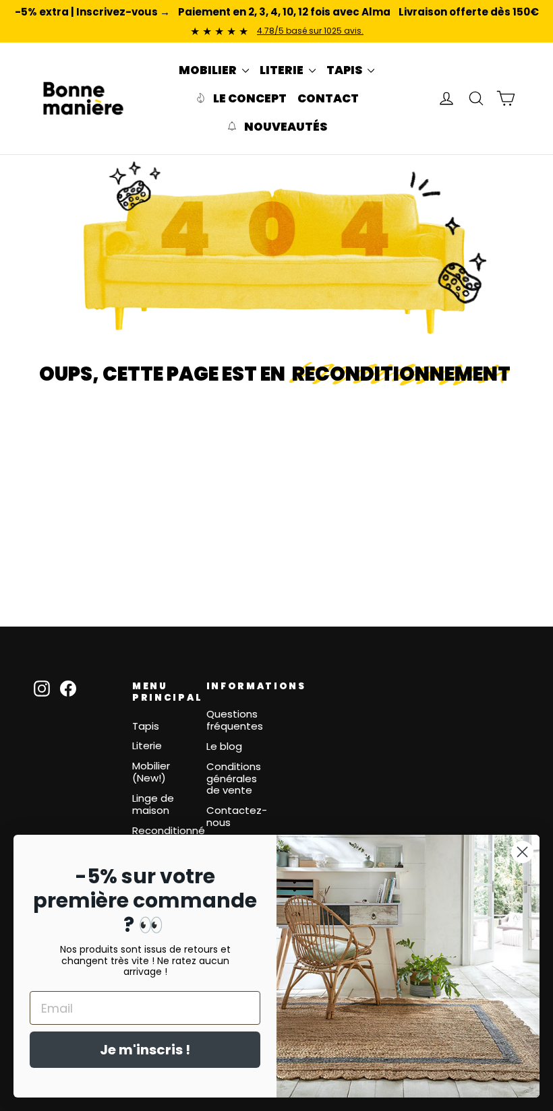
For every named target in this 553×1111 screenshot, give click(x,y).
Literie (147, 745)
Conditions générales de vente (233, 778)
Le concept (249, 98)
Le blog (224, 746)
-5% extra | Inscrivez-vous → (92, 12)
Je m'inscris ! (145, 1049)
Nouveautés (284, 127)
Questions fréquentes (234, 720)
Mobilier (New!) (151, 772)
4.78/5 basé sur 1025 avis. (310, 31)
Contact (328, 98)
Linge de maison (153, 804)
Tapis (145, 726)
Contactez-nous (236, 816)
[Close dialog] (522, 852)
